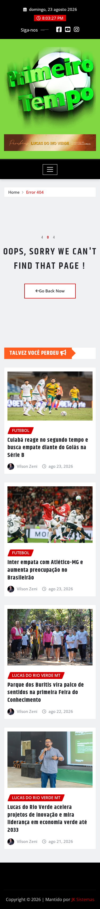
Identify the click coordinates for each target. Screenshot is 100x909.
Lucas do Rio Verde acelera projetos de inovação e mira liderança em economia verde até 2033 (47, 819)
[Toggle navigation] (50, 169)
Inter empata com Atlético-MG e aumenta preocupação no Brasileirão (45, 570)
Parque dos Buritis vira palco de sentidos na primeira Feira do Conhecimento (45, 693)
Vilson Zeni (27, 466)
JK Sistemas (82, 899)
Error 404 (35, 192)
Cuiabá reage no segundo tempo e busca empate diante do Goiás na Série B (47, 448)
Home (14, 192)
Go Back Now (52, 290)
